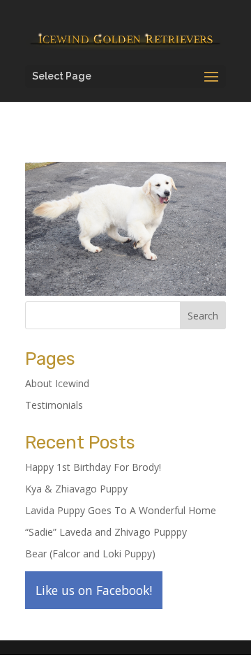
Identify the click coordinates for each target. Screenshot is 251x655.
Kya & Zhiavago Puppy (76, 488)
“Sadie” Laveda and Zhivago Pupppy (106, 532)
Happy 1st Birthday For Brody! (93, 467)
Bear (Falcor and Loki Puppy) (90, 553)
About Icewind (57, 383)
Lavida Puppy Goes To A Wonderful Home (120, 510)
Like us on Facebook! (94, 590)
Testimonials (54, 405)
